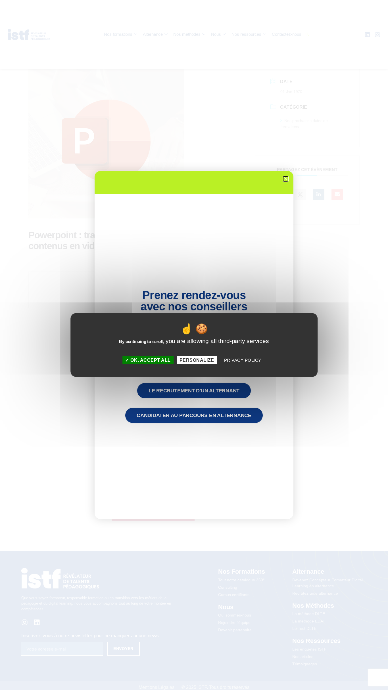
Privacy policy (242, 359)
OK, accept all (150, 359)
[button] (285, 179)
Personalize (197, 359)
